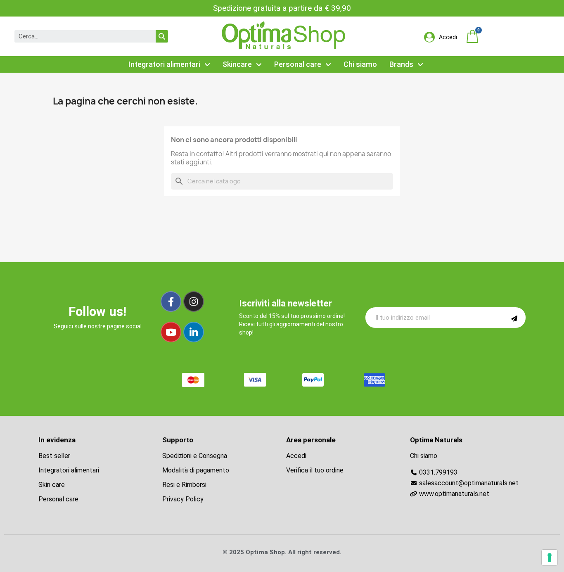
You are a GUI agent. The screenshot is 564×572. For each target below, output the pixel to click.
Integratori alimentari (164, 64)
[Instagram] (193, 301)
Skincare (237, 64)
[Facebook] (171, 301)
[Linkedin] (193, 332)
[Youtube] (171, 332)
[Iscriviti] (514, 317)
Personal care (297, 64)
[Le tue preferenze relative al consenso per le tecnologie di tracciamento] (549, 557)
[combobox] (79, 36)
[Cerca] (162, 36)
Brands (401, 64)
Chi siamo (360, 64)
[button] (472, 36)
